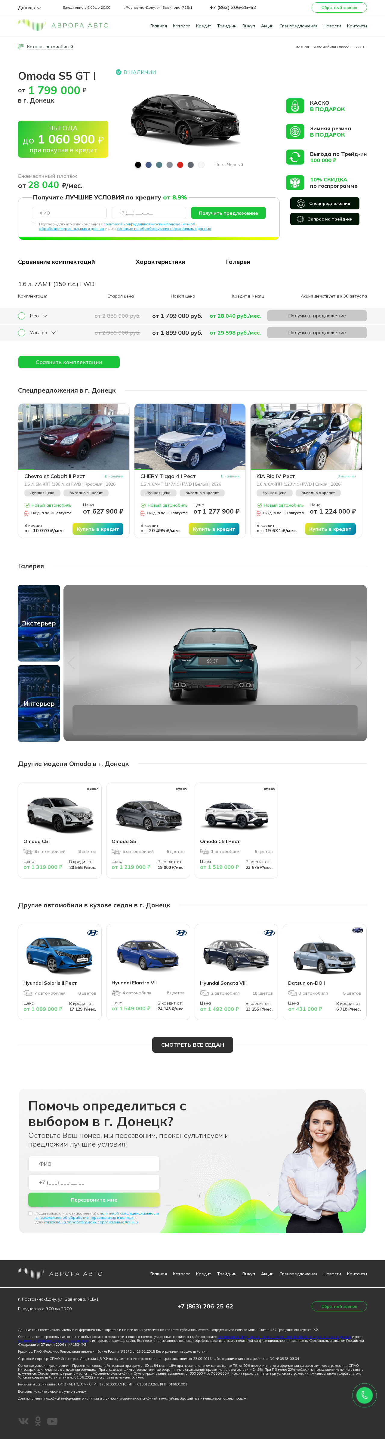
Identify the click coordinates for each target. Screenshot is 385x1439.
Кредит (203, 26)
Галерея (238, 261)
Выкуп (248, 26)
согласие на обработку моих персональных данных (164, 228)
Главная (158, 26)
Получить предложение (228, 213)
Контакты (357, 26)
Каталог (181, 26)
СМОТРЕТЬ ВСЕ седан (192, 1044)
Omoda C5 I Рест (220, 841)
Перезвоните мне (94, 1199)
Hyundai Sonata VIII (223, 983)
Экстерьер (39, 623)
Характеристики (160, 261)
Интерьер (39, 703)
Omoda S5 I (125, 841)
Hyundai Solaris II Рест (50, 983)
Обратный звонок (339, 7)
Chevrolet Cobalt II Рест (54, 476)
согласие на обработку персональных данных (53, 1341)
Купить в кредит (98, 529)
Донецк (26, 7)
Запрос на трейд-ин (330, 219)
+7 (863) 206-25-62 (233, 7)
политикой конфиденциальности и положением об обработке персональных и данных (97, 1215)
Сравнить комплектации (69, 362)
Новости (332, 26)
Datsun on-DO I (306, 983)
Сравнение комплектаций (56, 261)
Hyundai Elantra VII (134, 983)
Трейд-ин (226, 26)
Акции (267, 26)
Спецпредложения (298, 26)
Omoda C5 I (37, 841)
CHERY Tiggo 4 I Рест (168, 476)
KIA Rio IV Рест (276, 476)
